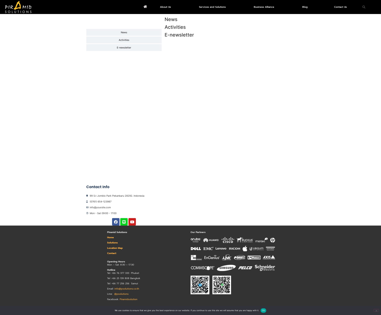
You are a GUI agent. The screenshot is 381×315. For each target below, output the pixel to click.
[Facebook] (116, 222)
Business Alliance (264, 7)
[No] (376, 310)
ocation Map (115, 248)
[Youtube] (132, 222)
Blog (305, 7)
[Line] (124, 222)
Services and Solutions (212, 7)
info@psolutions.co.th (126, 289)
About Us (165, 7)
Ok (263, 310)
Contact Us (340, 7)
